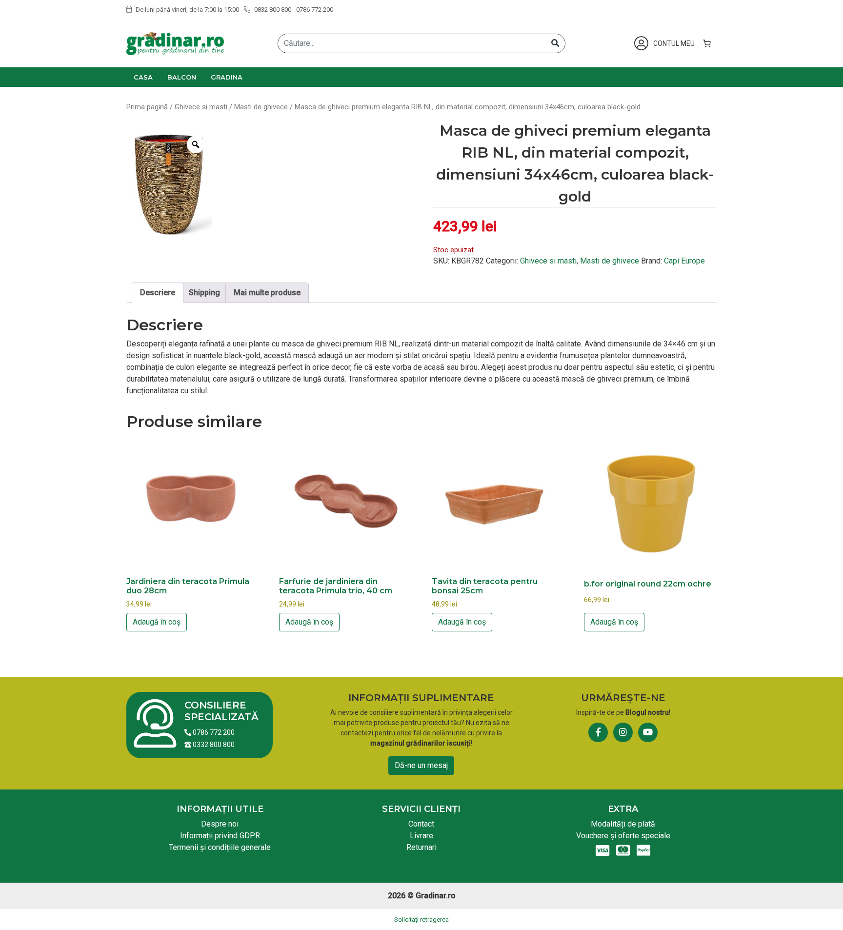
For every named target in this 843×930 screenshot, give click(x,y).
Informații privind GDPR (220, 835)
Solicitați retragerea (421, 919)
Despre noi (220, 824)
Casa (143, 77)
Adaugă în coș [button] (157, 622)
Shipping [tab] (204, 292)
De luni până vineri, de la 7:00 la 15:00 (186, 9)
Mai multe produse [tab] (267, 292)
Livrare (421, 835)
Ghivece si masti (201, 106)
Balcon (181, 77)
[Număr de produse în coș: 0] (707, 43)
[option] (169, 182)
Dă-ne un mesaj (421, 765)
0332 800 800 (213, 744)
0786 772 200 (314, 9)
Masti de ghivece (261, 106)
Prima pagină (147, 106)
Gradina (226, 77)
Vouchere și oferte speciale (623, 835)
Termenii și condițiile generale (220, 847)
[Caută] (555, 43)
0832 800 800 (272, 9)
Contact (421, 824)
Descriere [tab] (157, 292)
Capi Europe (684, 260)
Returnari (421, 847)
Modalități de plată (623, 824)
